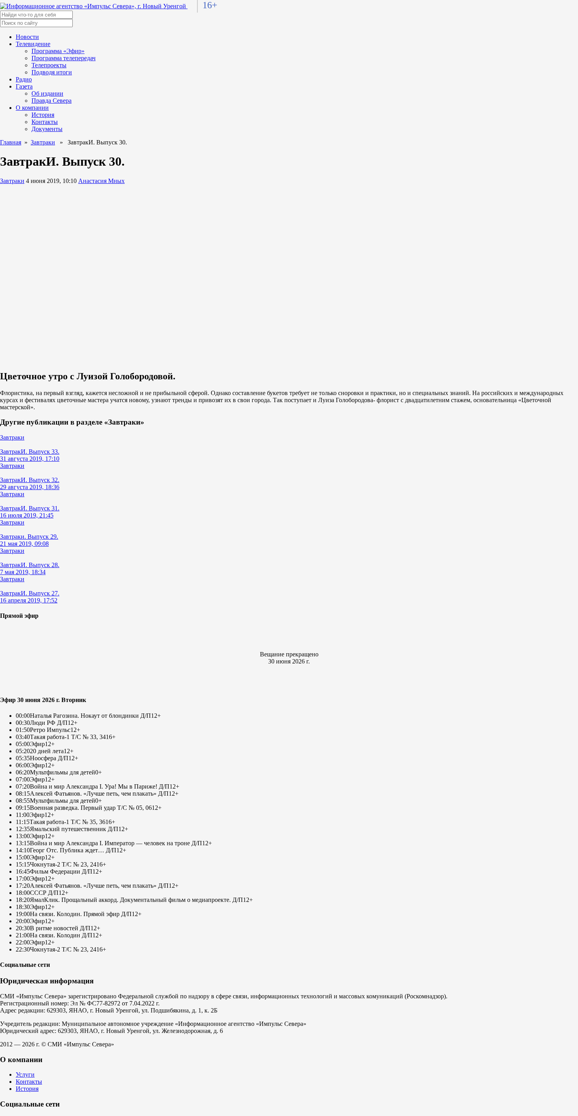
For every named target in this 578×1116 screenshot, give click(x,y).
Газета (24, 86)
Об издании (47, 93)
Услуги (25, 1074)
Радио (24, 79)
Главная (10, 142)
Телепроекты (48, 65)
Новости (27, 36)
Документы (47, 129)
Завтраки (43, 142)
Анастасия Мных (101, 180)
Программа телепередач (63, 58)
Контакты (44, 121)
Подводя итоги (51, 72)
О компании (32, 107)
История (42, 114)
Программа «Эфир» (58, 51)
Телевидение (33, 44)
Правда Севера (51, 100)
